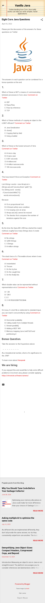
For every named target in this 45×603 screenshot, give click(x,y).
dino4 (27, 588)
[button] (41, 20)
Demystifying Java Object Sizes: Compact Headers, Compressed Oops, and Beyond (17, 550)
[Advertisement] (22, 458)
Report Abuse (22, 598)
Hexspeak (21, 360)
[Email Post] (3, 385)
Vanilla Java (22, 5)
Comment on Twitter (23, 123)
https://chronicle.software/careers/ (15, 376)
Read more (38, 511)
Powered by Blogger (22, 584)
